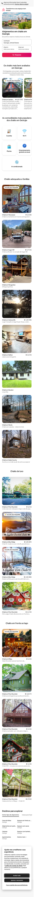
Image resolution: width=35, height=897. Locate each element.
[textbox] (9, 49)
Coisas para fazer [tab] (27, 815)
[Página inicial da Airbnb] (3, 9)
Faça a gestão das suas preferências (17, 885)
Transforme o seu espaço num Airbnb (16, 9)
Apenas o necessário (17, 880)
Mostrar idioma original (21, 4)
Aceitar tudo (17, 875)
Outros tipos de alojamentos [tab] (10, 815)
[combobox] (17, 43)
